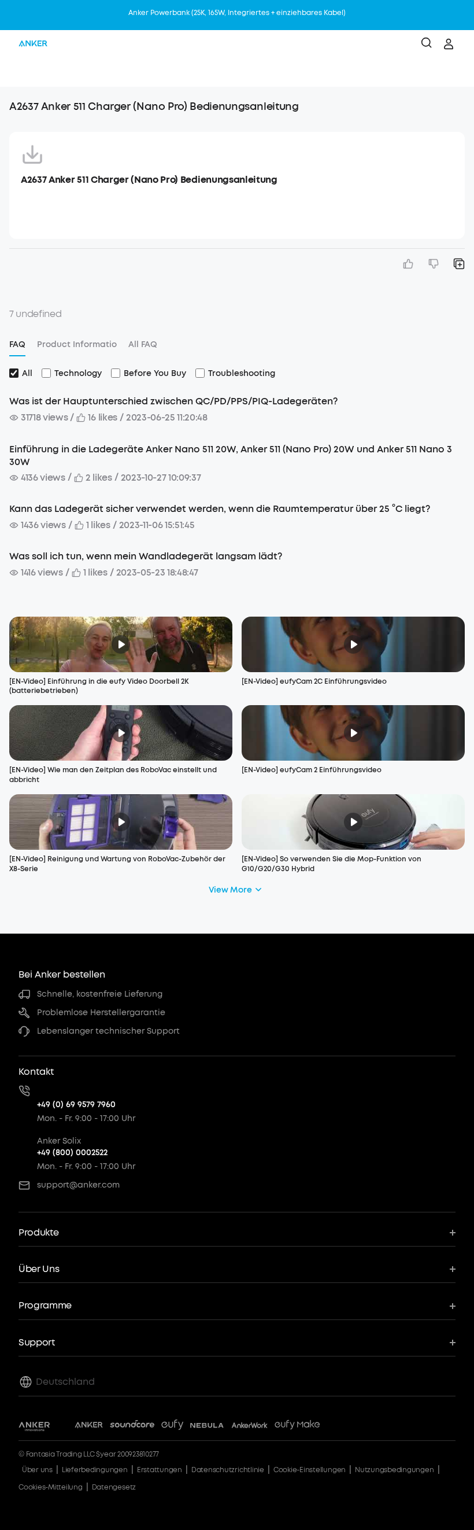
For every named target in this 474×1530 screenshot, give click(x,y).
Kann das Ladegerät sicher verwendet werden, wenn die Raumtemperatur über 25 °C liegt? (219, 509)
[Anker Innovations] (34, 1426)
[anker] (32, 44)
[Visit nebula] (207, 1426)
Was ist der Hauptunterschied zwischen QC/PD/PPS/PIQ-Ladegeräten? (173, 401)
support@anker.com (78, 1184)
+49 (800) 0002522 (72, 1152)
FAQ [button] (17, 344)
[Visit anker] (89, 1426)
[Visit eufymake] (297, 1426)
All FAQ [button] (142, 344)
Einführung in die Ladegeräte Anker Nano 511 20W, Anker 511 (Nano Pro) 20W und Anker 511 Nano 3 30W (230, 455)
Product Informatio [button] (77, 344)
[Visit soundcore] (132, 1426)
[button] (21, 72)
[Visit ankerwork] (249, 1426)
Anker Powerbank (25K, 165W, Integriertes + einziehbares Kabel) (237, 12)
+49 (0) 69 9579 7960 (76, 1104)
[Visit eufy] (172, 1426)
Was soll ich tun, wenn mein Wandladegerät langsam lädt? (145, 556)
